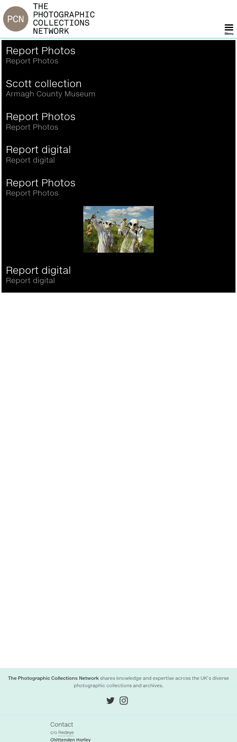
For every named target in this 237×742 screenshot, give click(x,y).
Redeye (66, 732)
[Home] (49, 19)
